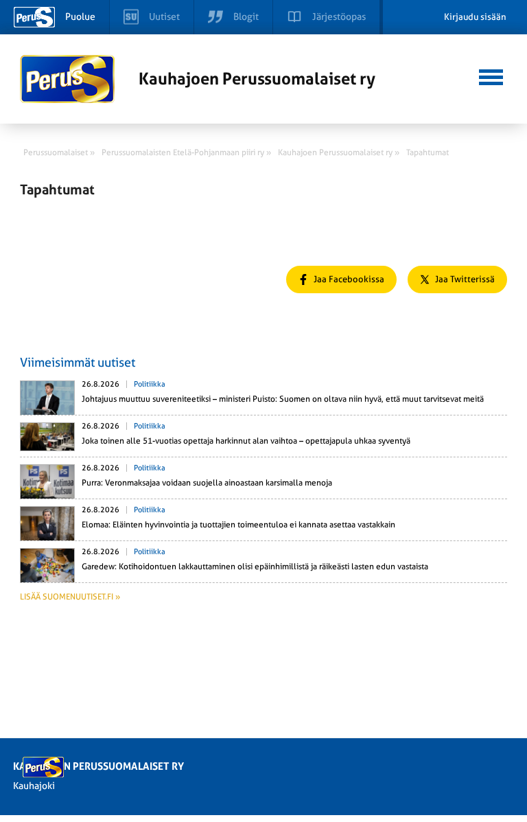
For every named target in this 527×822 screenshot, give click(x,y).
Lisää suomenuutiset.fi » (70, 597)
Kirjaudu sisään (475, 17)
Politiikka (149, 384)
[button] (491, 75)
